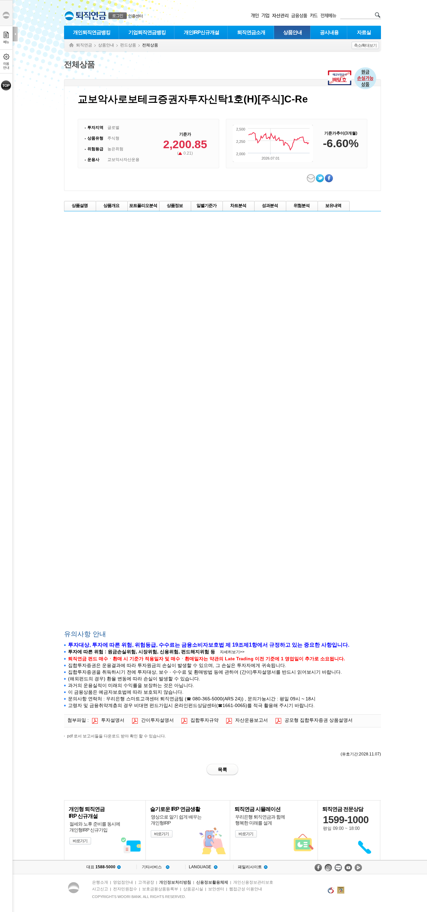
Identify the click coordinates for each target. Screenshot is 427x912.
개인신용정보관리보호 (253, 882)
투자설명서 (112, 720)
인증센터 (135, 16)
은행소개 (100, 882)
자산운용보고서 (251, 720)
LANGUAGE (200, 867)
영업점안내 (123, 882)
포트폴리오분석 (143, 205)
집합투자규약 (204, 720)
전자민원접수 (125, 889)
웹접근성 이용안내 (245, 889)
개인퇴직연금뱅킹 (91, 32)
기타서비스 (152, 867)
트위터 (320, 178)
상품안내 (292, 32)
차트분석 (238, 205)
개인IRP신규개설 (201, 32)
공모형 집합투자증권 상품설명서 (319, 720)
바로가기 (80, 841)
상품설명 (80, 205)
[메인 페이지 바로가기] (69, 16)
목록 (222, 769)
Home (71, 45)
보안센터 (216, 889)
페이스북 (329, 178)
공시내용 (329, 32)
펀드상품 (128, 45)
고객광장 (146, 882)
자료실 (364, 32)
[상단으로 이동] (6, 85)
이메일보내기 (311, 178)
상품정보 (175, 205)
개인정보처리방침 (175, 882)
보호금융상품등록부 (160, 889)
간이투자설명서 (157, 720)
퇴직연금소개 (251, 32)
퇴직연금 (84, 45)
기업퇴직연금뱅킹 (147, 32)
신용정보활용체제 (212, 882)
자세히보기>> (232, 652)
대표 (100, 867)
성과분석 (270, 205)
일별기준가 (206, 205)
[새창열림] (318, 867)
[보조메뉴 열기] (15, 34)
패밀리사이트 (250, 867)
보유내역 (333, 205)
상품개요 (111, 205)
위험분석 (302, 205)
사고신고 (100, 889)
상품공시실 (193, 889)
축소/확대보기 (365, 45)
